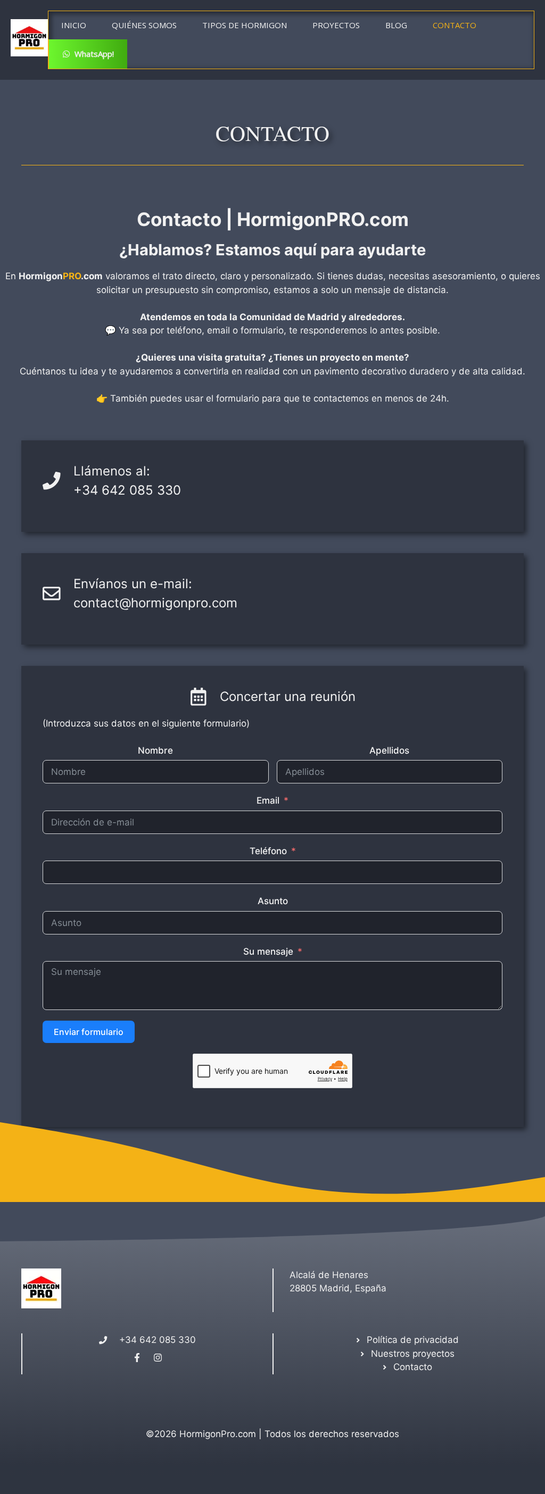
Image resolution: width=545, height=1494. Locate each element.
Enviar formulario (88, 1031)
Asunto (273, 901)
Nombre (155, 750)
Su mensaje (268, 951)
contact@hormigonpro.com (155, 603)
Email (268, 800)
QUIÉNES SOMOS (144, 25)
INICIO (73, 25)
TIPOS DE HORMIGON (244, 25)
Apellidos (389, 750)
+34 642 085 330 (127, 490)
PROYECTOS (336, 25)
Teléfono (268, 851)
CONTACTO (454, 25)
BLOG (396, 25)
